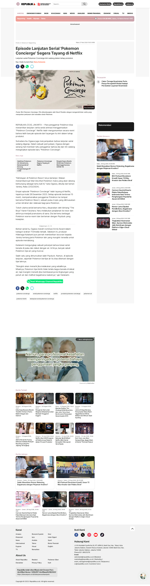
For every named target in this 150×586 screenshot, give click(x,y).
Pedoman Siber (53, 560)
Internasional (20, 543)
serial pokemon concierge (41, 293)
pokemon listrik (21, 299)
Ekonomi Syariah (34, 13)
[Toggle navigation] (18, 4)
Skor (49, 534)
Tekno (43, 18)
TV (123, 13)
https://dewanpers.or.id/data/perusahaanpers (33, 574)
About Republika (21, 560)
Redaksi (35, 560)
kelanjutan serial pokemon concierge (42, 299)
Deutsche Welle (105, 4)
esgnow (107, 13)
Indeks (130, 13)
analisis (81, 13)
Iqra (33, 537)
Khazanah (19, 537)
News (18, 540)
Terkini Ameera (103, 136)
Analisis (34, 540)
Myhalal (36, 18)
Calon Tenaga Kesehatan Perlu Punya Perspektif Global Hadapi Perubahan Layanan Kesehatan (115, 83)
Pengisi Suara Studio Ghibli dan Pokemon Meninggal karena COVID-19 (64, 164)
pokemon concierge (23, 293)
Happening (21, 18)
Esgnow (18, 546)
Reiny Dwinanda (39, 62)
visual (116, 13)
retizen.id (129, 4)
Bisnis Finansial (94, 13)
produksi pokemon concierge (70, 293)
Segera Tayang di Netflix (44, 163)
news (72, 13)
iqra (65, 13)
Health (29, 18)
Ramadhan (35, 549)
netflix (55, 293)
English (50, 546)
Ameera (24, 43)
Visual (34, 546)
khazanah (55, 13)
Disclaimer (19, 563)
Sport (50, 540)
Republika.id (118, 4)
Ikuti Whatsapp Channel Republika (46, 281)
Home (18, 43)
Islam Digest (52, 537)
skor (46, 13)
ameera (20, 13)
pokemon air (88, 293)
